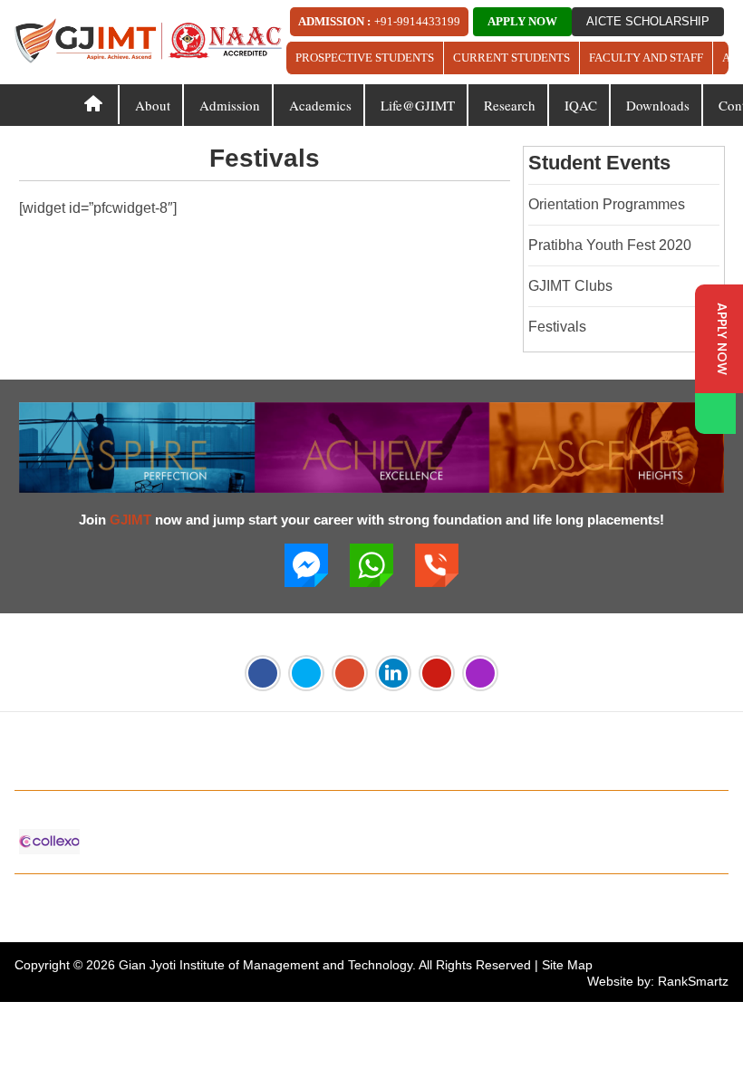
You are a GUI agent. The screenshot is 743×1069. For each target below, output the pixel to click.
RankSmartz (693, 981)
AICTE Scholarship (647, 21)
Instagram (480, 673)
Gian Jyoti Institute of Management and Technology (265, 965)
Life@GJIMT (418, 105)
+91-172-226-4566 (116, 767)
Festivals (557, 326)
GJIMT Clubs (570, 286)
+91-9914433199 (417, 21)
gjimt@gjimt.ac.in (268, 767)
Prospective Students (364, 57)
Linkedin (393, 673)
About (152, 105)
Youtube (436, 673)
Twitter (306, 673)
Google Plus (349, 673)
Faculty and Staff (646, 57)
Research (510, 105)
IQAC (580, 105)
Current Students (511, 57)
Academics (320, 105)
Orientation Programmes (606, 204)
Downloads (658, 105)
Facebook (262, 673)
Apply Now (522, 21)
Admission (229, 105)
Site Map (567, 965)
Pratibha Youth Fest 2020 (609, 245)
